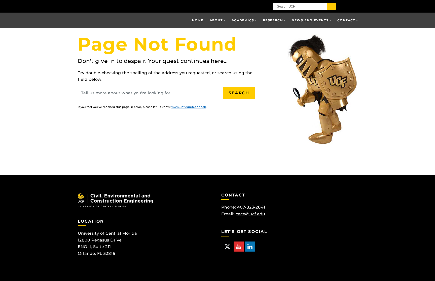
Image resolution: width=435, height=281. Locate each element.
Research (273, 20)
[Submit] (331, 6)
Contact (346, 20)
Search (239, 93)
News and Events (310, 20)
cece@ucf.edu (250, 214)
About (216, 20)
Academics (243, 20)
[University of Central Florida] (136, 6)
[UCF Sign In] (249, 6)
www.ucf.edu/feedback (188, 107)
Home (197, 20)
